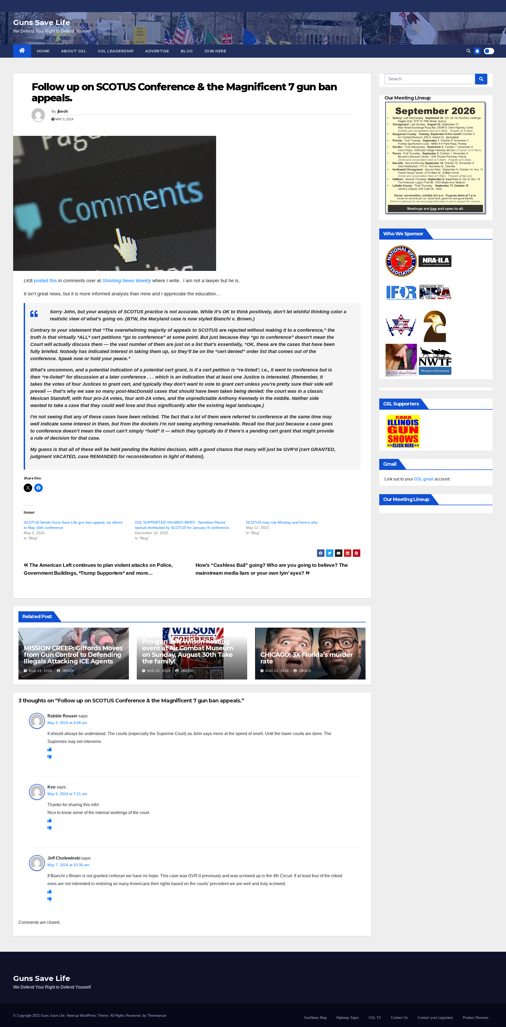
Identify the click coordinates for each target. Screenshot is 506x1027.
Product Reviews (476, 1018)
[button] (468, 51)
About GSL (73, 51)
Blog (187, 51)
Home (43, 51)
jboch (62, 111)
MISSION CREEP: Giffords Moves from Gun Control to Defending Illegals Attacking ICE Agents (73, 654)
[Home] (22, 51)
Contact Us (399, 1018)
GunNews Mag (315, 1018)
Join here (215, 51)
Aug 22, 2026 (159, 671)
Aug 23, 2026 (40, 671)
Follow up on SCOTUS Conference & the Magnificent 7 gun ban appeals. (184, 92)
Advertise (157, 51)
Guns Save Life (41, 22)
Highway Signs (347, 1018)
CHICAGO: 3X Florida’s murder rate (306, 658)
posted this (45, 280)
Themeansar (156, 1016)
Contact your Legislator (435, 1018)
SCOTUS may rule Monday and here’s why (282, 522)
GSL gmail (424, 479)
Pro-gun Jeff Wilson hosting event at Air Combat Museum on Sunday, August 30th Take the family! (187, 651)
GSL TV (375, 1018)
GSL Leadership (116, 51)
